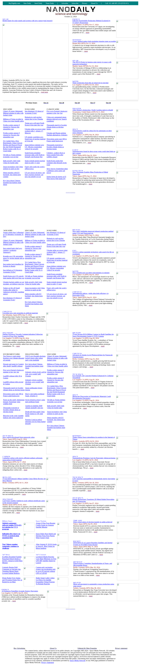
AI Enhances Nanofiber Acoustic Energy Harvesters (20, 591)
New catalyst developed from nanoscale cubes (19, 437)
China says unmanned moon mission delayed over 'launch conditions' (57, 119)
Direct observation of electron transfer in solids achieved (92, 522)
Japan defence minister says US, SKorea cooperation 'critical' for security (34, 147)
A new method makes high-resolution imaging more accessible (94, 41)
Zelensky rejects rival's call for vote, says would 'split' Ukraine (35, 374)
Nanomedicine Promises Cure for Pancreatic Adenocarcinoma (93, 458)
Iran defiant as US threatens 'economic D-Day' (12, 271)
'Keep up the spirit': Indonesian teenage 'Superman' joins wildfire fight (14, 402)
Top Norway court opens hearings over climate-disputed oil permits (13, 358)
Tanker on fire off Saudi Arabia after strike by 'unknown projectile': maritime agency (13, 291)
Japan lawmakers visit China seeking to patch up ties (13, 168)
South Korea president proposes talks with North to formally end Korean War (34, 155)
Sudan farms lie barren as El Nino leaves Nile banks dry (56, 178)
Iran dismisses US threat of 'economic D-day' (34, 112)
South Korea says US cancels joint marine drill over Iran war (13, 277)
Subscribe (75, 3)
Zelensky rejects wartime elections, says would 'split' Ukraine (34, 382)
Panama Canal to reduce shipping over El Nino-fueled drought (35, 422)
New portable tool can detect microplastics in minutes (90, 273)
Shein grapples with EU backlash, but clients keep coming (12, 175)
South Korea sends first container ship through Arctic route (57, 163)
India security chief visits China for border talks (11, 162)
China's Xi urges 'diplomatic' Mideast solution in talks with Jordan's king (13, 113)
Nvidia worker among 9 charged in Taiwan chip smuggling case (11, 127)
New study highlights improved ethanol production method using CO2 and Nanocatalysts (92, 232)
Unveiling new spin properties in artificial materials (20, 313)
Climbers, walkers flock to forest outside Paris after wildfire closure (56, 155)
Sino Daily (27, 3)
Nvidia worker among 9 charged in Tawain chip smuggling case (11, 135)
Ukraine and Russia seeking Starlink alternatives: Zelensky (57, 134)
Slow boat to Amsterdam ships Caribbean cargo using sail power (57, 171)
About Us (94, 3)
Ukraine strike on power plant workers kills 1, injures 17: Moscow (35, 131)
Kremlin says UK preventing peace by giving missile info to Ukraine (13, 258)
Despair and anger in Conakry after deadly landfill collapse (13, 365)
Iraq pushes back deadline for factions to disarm (13, 265)
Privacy (84, 3)
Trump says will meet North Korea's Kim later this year (34, 124)
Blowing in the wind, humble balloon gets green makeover (13, 417)
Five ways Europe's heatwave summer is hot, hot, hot (57, 112)
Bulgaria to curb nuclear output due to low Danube (34, 118)
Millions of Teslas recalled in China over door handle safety (13, 120)
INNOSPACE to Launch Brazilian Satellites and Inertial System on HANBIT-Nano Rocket (92, 544)
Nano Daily (50, 3)
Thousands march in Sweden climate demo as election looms (57, 127)
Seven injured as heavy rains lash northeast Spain (35, 401)
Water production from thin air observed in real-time (90, 83)
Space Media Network (77, 660)
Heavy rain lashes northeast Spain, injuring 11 (34, 395)
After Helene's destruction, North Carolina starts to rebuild (92, 110)
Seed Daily (38, 3)
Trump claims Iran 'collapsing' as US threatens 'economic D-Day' (13, 234)
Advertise (64, 3)
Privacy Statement (47, 662)
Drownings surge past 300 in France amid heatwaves (57, 140)
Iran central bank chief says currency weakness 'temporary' (12, 250)
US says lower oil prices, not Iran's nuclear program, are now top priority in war (35, 175)
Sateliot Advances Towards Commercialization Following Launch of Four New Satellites (23, 335)
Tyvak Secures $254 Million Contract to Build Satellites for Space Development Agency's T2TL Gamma (93, 335)
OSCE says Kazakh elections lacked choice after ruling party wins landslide (35, 358)
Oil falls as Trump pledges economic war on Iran (12, 156)
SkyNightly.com (14, 3)
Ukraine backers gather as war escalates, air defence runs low (13, 283)
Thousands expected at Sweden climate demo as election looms (55, 147)
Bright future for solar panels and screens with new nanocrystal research (27, 21)
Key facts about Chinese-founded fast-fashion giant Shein (12, 182)
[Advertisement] (70, 209)
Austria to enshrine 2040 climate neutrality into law (34, 407)
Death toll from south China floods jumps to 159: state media (35, 414)
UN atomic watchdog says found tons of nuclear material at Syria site (35, 139)
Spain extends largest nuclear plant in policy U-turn (35, 162)
